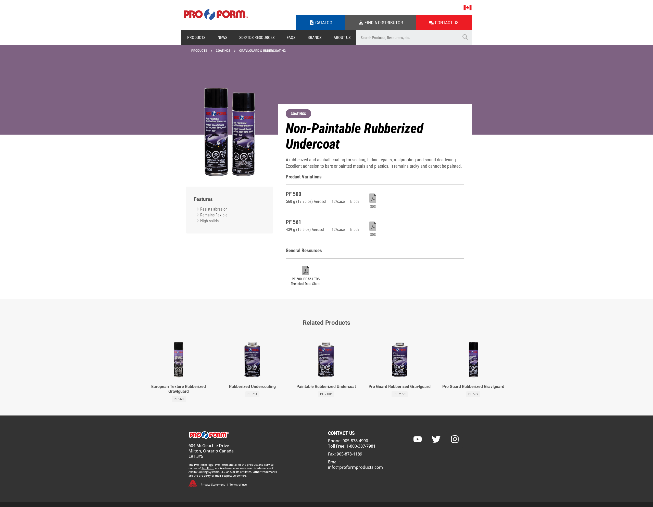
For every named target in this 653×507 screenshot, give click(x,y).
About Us (342, 37)
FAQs (291, 37)
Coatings (223, 51)
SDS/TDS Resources (256, 37)
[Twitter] (436, 439)
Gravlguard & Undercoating (262, 51)
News (222, 37)
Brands (314, 37)
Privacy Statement (213, 484)
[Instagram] (454, 439)
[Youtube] (417, 439)
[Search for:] (407, 37)
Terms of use (238, 484)
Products (196, 37)
